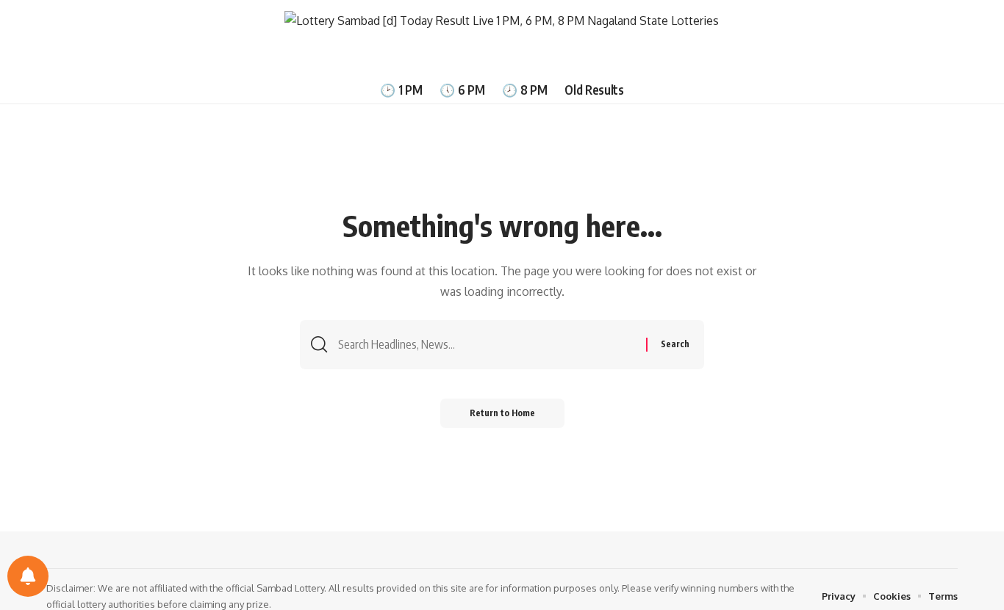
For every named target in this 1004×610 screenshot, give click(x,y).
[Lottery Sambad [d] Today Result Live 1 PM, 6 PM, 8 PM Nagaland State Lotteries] (501, 37)
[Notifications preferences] (28, 576)
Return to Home (502, 412)
